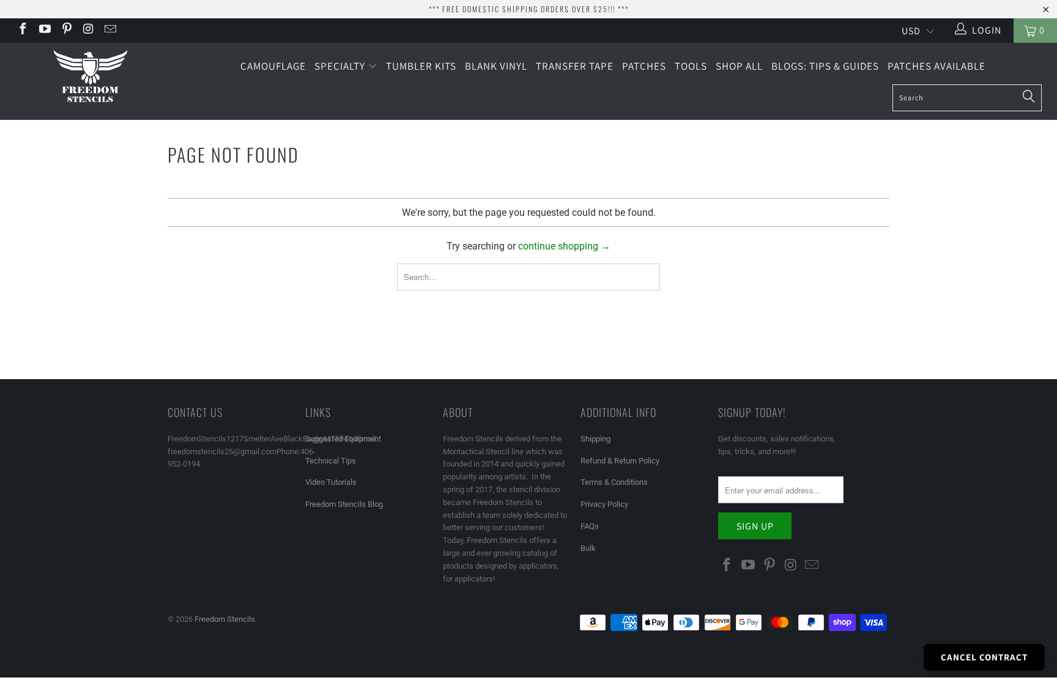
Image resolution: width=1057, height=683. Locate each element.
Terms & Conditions (614, 482)
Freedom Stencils (225, 619)
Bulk (588, 548)
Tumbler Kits (421, 66)
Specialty (341, 66)
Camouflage (273, 66)
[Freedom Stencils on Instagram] (88, 30)
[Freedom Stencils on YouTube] (44, 30)
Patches (644, 66)
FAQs (589, 526)
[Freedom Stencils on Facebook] (22, 30)
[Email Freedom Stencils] (109, 30)
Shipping (595, 438)
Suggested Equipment (343, 438)
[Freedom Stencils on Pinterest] (66, 30)
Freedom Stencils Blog (344, 504)
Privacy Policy (604, 504)
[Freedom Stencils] (90, 77)
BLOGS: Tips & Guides (825, 66)
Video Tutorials (331, 482)
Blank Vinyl (496, 66)
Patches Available (936, 66)
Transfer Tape (575, 66)
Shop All (739, 66)
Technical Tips (330, 460)
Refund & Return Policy (619, 460)
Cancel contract (984, 657)
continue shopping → (564, 246)
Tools (691, 66)
